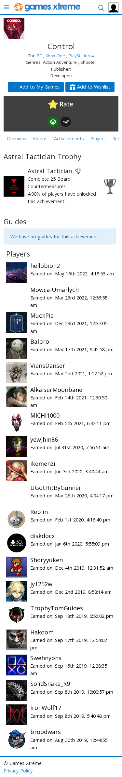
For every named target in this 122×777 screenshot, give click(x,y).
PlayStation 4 (81, 56)
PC (40, 56)
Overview (16, 138)
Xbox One (56, 56)
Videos (40, 138)
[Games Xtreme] (48, 7)
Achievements (69, 138)
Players (98, 138)
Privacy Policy (18, 771)
